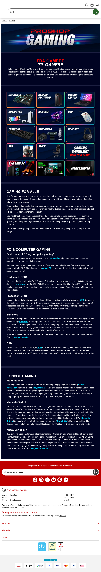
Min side (6, 530)
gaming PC (55, 258)
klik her (63, 515)
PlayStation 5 (39, 387)
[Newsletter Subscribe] (96, 472)
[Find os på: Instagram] (41, 479)
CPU (82, 300)
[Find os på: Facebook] (35, 479)
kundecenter (42, 505)
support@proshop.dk (72, 505)
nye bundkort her (21, 337)
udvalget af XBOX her (39, 448)
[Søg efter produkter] (96, 12)
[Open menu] (3, 11)
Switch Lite (62, 421)
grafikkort (20, 284)
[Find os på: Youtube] (53, 479)
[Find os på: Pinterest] (60, 479)
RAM (39, 347)
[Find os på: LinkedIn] (66, 479)
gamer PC (46, 268)
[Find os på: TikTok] (47, 479)
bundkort (23, 321)
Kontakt (5, 537)
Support (6, 523)
